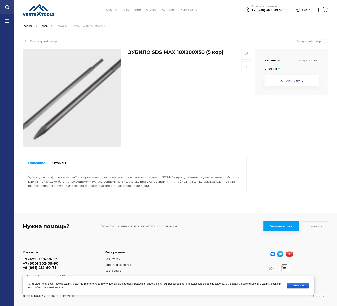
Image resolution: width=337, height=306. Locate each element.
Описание (36, 163)
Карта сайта (189, 9)
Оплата (151, 9)
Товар (44, 26)
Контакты (168, 9)
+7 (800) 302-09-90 (268, 10)
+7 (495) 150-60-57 (40, 259)
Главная (112, 9)
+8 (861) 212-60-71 (39, 268)
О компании (132, 9)
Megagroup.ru (320, 296)
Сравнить (246, 66)
